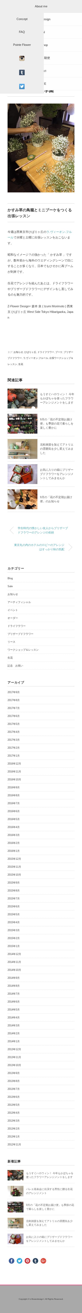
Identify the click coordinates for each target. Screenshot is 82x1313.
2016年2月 (14, 842)
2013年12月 (14, 1049)
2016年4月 (14, 827)
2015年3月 (14, 930)
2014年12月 (14, 954)
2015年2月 (14, 938)
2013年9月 (14, 1073)
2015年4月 (14, 922)
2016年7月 (14, 803)
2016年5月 (14, 819)
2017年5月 (14, 723)
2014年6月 (14, 1001)
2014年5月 (14, 1009)
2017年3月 (14, 739)
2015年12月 (14, 858)
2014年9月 (14, 977)
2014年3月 (14, 1025)
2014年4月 (14, 1017)
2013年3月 (14, 1120)
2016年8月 (14, 795)
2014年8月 (14, 985)
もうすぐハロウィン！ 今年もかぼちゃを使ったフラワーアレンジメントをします (57, 398)
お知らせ (18, 352)
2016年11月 (14, 771)
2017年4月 (14, 731)
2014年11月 (14, 961)
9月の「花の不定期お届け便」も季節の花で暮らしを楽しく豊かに (56, 423)
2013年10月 (14, 1065)
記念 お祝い (15, 665)
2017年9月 (14, 692)
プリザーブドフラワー (20, 633)
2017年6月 (14, 716)
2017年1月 (14, 755)
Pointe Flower (22, 44)
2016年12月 (14, 763)
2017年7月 (14, 708)
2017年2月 (14, 747)
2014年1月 (14, 1041)
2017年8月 (14, 700)
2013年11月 (14, 1057)
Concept (22, 19)
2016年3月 (14, 835)
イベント (13, 610)
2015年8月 (14, 890)
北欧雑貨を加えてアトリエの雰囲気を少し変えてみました (56, 448)
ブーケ (58, 352)
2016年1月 (14, 850)
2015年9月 (14, 882)
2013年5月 (14, 1104)
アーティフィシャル (19, 602)
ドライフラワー (45, 352)
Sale (10, 586)
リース (11, 641)
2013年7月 (14, 1088)
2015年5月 (14, 914)
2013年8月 (14, 1081)
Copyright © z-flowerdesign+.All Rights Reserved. (41, 1299)
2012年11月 (14, 1144)
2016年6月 (14, 811)
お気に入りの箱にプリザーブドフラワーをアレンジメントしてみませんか (56, 474)
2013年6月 (14, 1096)
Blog (10, 578)
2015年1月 (14, 946)
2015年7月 (14, 898)
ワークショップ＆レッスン (23, 649)
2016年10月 (14, 779)
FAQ (22, 32)
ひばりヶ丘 (30, 352)
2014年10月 (14, 969)
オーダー (13, 618)
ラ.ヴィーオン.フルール (35, 358)
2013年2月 (14, 1128)
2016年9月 (14, 787)
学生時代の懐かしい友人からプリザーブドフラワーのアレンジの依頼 (43, 530)
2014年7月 (14, 993)
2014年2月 (14, 1033)
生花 (20, 364)
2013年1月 (14, 1136)
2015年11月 (14, 866)
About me (41, 6)
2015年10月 (14, 874)
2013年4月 (14, 1112)
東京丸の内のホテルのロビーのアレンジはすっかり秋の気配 (39, 547)
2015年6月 (14, 906)
